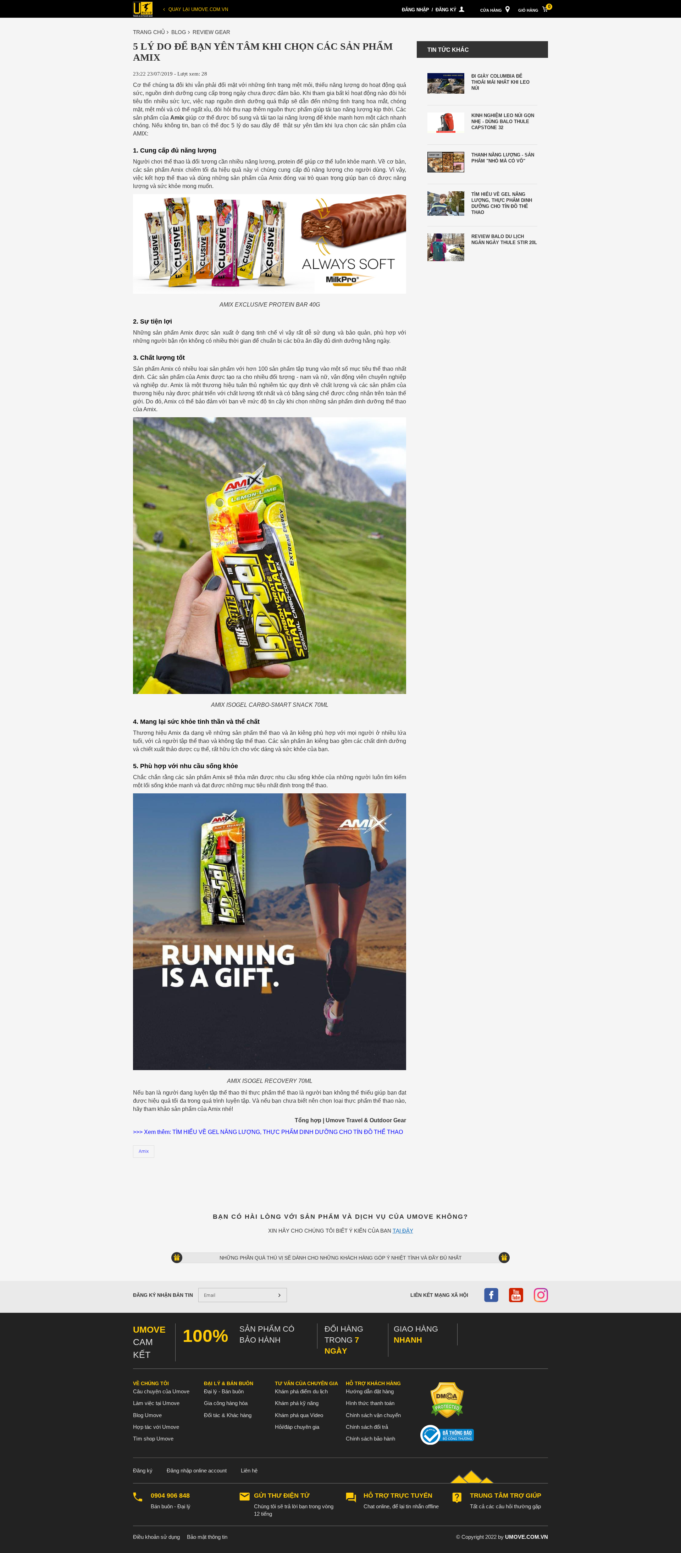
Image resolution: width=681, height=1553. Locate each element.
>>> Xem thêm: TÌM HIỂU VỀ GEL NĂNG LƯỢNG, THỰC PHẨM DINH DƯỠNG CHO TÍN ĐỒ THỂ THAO (268, 1132)
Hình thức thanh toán (370, 1403)
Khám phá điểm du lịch (301, 1391)
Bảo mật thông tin (207, 1537)
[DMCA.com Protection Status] (447, 1400)
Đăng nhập (415, 9)
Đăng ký (446, 9)
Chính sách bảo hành (370, 1439)
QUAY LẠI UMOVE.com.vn (198, 9)
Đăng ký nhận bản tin (163, 1295)
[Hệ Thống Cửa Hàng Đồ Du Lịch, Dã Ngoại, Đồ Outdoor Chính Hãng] (143, 8)
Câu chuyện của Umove (161, 1391)
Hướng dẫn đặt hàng (370, 1391)
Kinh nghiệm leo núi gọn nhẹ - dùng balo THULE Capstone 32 (502, 121)
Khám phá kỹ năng (297, 1403)
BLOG (178, 32)
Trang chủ (149, 32)
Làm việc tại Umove (156, 1403)
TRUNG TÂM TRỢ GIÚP (505, 1495)
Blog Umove (147, 1415)
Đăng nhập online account (197, 1470)
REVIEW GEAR (211, 32)
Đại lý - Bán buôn (224, 1391)
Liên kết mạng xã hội (439, 1295)
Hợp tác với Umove (156, 1427)
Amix (144, 1151)
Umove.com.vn (526, 1537)
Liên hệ (249, 1470)
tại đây (403, 1231)
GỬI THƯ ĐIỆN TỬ (282, 1495)
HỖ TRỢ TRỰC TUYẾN (398, 1495)
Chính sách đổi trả (367, 1427)
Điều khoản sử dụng (156, 1537)
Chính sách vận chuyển (373, 1415)
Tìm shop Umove (153, 1439)
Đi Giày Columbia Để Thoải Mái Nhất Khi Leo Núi (500, 82)
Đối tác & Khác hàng (227, 1415)
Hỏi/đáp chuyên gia (297, 1427)
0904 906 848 (170, 1495)
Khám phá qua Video (299, 1415)
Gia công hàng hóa (226, 1403)
